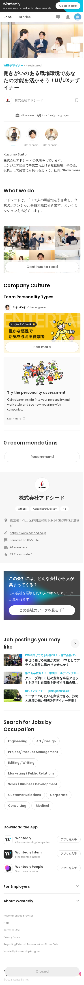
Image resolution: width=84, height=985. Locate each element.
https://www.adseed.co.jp (28, 533)
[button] (44, 827)
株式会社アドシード (42, 497)
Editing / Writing (21, 762)
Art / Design (46, 741)
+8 (64, 508)
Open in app (68, 6)
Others (22, 508)
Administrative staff (45, 508)
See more (42, 346)
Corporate (59, 795)
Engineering (17, 741)
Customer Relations (24, 795)
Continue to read (42, 266)
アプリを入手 (69, 839)
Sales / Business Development (32, 784)
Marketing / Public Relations (31, 773)
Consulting (17, 805)
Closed (42, 971)
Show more (71, 170)
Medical (42, 805)
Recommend (42, 456)
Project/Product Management (33, 752)
